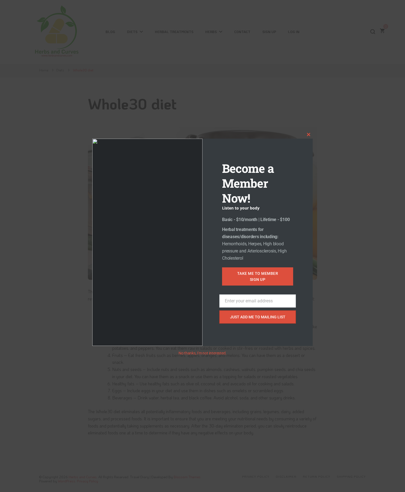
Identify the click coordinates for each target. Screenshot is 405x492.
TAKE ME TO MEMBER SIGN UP (257, 276)
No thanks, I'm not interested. (202, 353)
